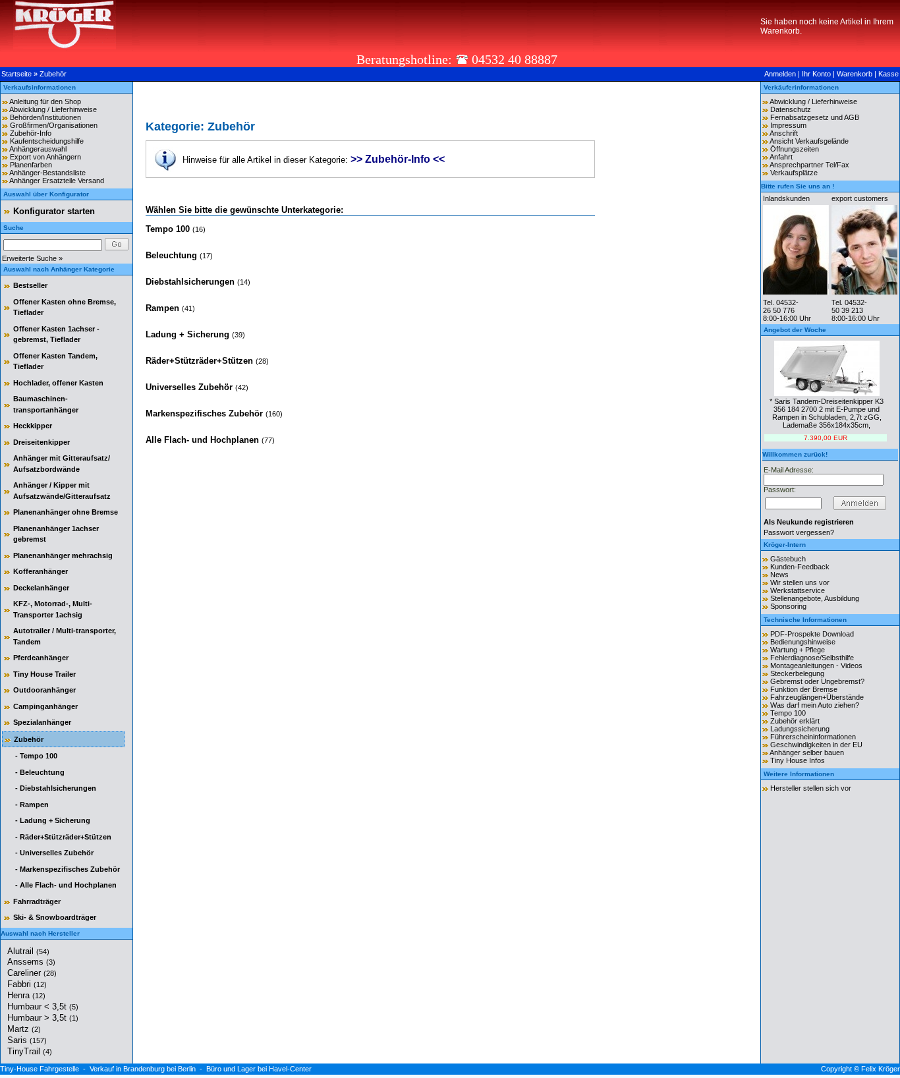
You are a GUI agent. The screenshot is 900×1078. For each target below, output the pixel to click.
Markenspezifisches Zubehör (206, 413)
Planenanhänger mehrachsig (63, 555)
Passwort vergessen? (799, 532)
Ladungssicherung (800, 729)
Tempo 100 (169, 229)
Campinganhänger (45, 706)
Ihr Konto (816, 74)
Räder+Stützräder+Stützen (201, 361)
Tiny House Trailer (44, 674)
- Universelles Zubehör (53, 853)
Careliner (32, 973)
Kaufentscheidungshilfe (47, 141)
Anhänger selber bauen (807, 752)
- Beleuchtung (39, 772)
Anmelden (780, 74)
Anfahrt (781, 157)
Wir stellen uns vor (800, 582)
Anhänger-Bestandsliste (47, 173)
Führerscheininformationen (813, 737)
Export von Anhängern (45, 157)
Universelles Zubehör (190, 387)
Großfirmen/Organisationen (54, 125)
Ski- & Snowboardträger (54, 917)
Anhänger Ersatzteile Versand (56, 180)
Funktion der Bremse (803, 689)
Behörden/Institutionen (45, 117)
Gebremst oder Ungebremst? (817, 681)
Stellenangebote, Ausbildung (814, 598)
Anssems (31, 962)
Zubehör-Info (30, 133)
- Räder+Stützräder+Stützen (62, 837)
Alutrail (28, 951)
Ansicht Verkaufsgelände (809, 141)
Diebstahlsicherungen (191, 282)
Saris (27, 1040)
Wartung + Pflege (797, 650)
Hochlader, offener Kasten (58, 383)
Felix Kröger (880, 1069)
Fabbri (27, 984)
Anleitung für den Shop (45, 101)
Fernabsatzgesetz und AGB (814, 117)
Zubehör (53, 74)
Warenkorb (854, 74)
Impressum (788, 125)
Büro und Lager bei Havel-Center (259, 1069)
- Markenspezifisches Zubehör (66, 869)
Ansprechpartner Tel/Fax (809, 165)
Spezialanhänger (42, 722)
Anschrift (784, 133)
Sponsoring (788, 606)
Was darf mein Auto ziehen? (814, 705)
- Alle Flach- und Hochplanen (65, 885)
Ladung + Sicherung (189, 334)
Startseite (16, 74)
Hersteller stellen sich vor (810, 788)
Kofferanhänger (40, 571)
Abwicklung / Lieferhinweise (53, 109)
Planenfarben (31, 165)
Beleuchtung (173, 255)
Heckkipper (32, 426)
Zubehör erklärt (795, 721)
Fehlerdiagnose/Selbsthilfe (812, 658)
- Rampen (31, 804)
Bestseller (30, 285)
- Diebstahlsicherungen (54, 788)
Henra (26, 995)
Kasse (888, 74)
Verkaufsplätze (794, 173)
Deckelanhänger (41, 588)
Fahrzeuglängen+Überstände (817, 697)
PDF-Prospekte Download (812, 634)
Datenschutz (790, 109)
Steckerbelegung (797, 673)
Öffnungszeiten (794, 149)
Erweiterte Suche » (32, 258)
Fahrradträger (37, 901)
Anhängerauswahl (38, 149)
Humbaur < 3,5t (42, 1006)
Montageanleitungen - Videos (816, 665)
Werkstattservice (797, 590)
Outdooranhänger (44, 690)
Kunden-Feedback (800, 567)
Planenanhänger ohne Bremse (65, 512)
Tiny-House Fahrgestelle (39, 1069)
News (779, 575)
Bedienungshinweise (802, 642)
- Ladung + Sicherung (51, 820)
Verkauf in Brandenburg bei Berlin (143, 1069)
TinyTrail (29, 1051)
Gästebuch (788, 559)
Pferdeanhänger (41, 658)
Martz (24, 1029)
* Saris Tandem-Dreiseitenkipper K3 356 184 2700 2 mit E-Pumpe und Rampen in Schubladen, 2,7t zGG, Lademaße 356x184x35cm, (827, 413)
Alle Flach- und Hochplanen (204, 440)
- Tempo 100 (35, 756)
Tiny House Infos (797, 760)
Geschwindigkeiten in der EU (816, 745)
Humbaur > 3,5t (42, 1018)
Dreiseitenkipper (41, 442)
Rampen (164, 308)
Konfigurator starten (54, 211)
